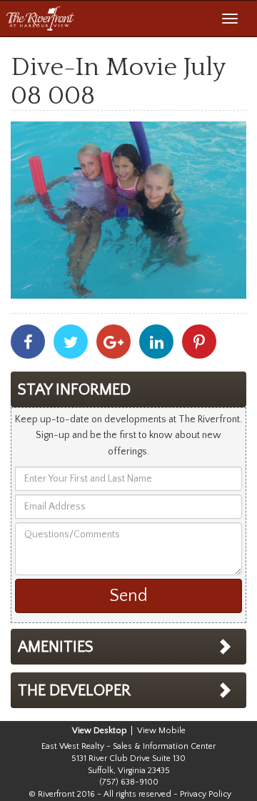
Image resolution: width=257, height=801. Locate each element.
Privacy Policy (205, 794)
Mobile (172, 730)
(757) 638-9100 (128, 782)
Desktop (110, 730)
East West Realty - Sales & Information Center (128, 746)
